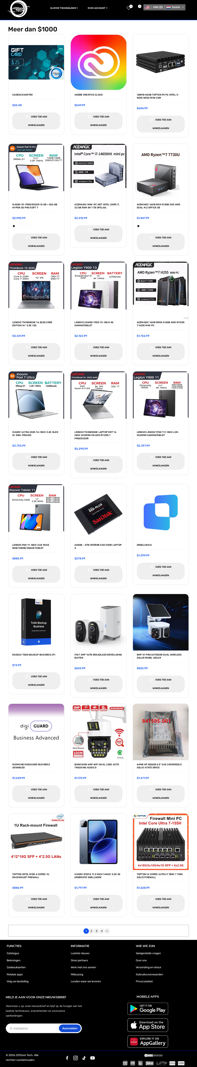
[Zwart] (14, 226)
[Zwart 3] (26, 226)
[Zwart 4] (30, 226)
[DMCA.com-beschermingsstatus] (153, 1055)
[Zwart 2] (22, 226)
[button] (164, 7)
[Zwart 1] (18, 226)
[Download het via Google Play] (147, 1009)
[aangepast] (67, 1058)
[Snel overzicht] (13, 46)
